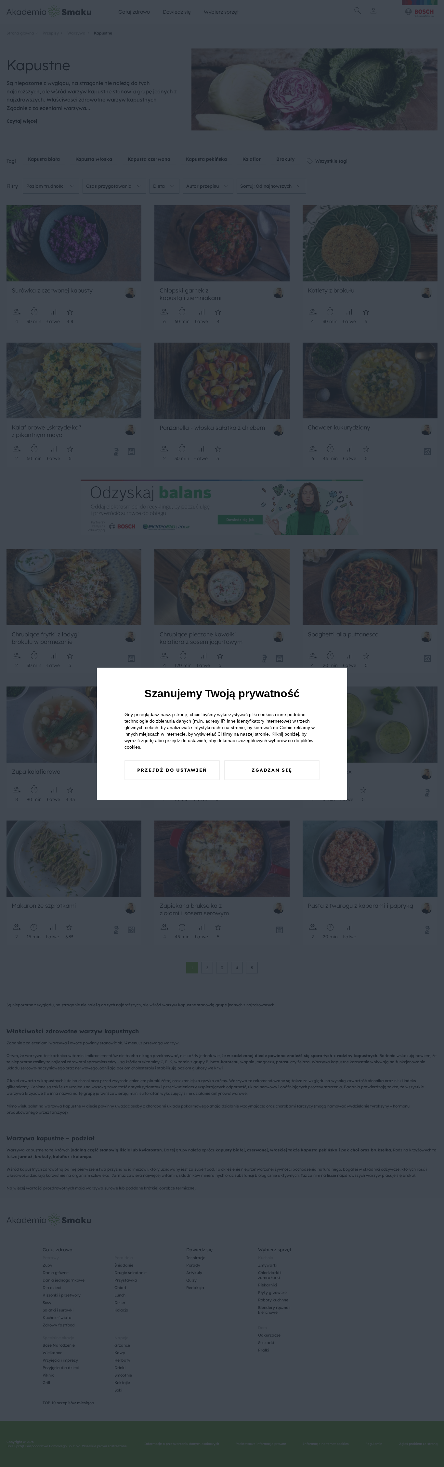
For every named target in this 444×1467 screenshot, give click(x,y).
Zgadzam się (272, 770)
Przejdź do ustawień (172, 770)
